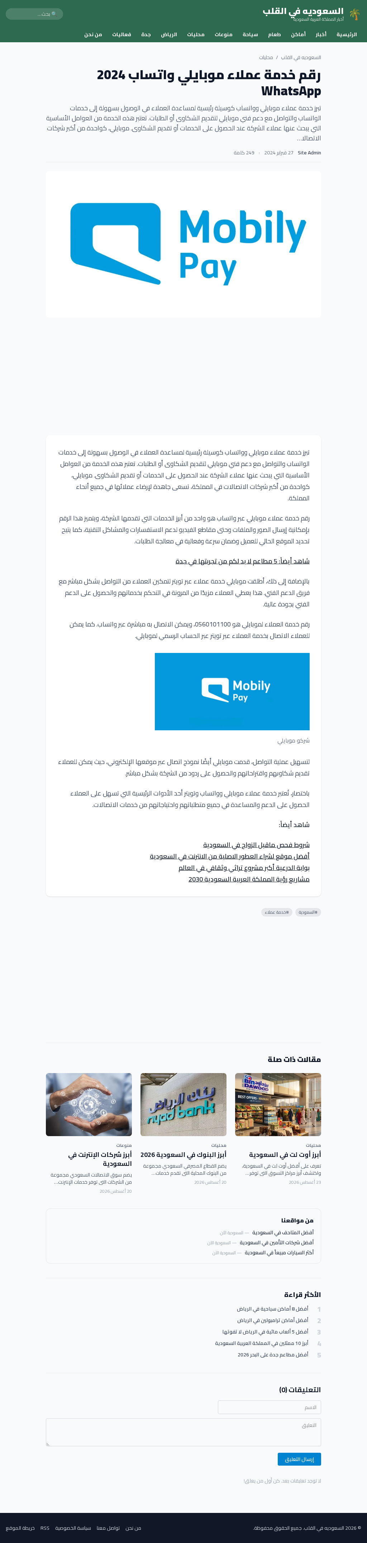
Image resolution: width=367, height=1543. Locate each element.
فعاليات (121, 34)
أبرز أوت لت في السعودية (285, 1154)
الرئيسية (347, 34)
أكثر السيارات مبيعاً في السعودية (279, 1252)
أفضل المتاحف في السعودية (283, 1232)
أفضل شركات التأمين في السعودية (277, 1242)
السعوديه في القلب (301, 57)
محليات (196, 34)
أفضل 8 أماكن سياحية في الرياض (272, 1309)
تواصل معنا (108, 1528)
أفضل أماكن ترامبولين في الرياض (272, 1320)
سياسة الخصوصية (73, 1528)
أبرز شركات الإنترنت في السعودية (100, 1159)
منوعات (224, 34)
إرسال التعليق (299, 1459)
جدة (146, 34)
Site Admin (309, 152)
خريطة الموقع (20, 1528)
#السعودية (308, 912)
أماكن (298, 34)
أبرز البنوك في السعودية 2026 (183, 1154)
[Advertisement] (183, 376)
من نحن (93, 34)
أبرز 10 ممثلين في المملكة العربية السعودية (261, 1343)
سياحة (250, 34)
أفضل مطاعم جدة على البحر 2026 (273, 1354)
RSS (44, 1528)
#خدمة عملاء (277, 912)
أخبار (321, 34)
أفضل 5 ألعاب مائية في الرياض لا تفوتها (265, 1331)
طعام (274, 34)
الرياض (169, 34)
